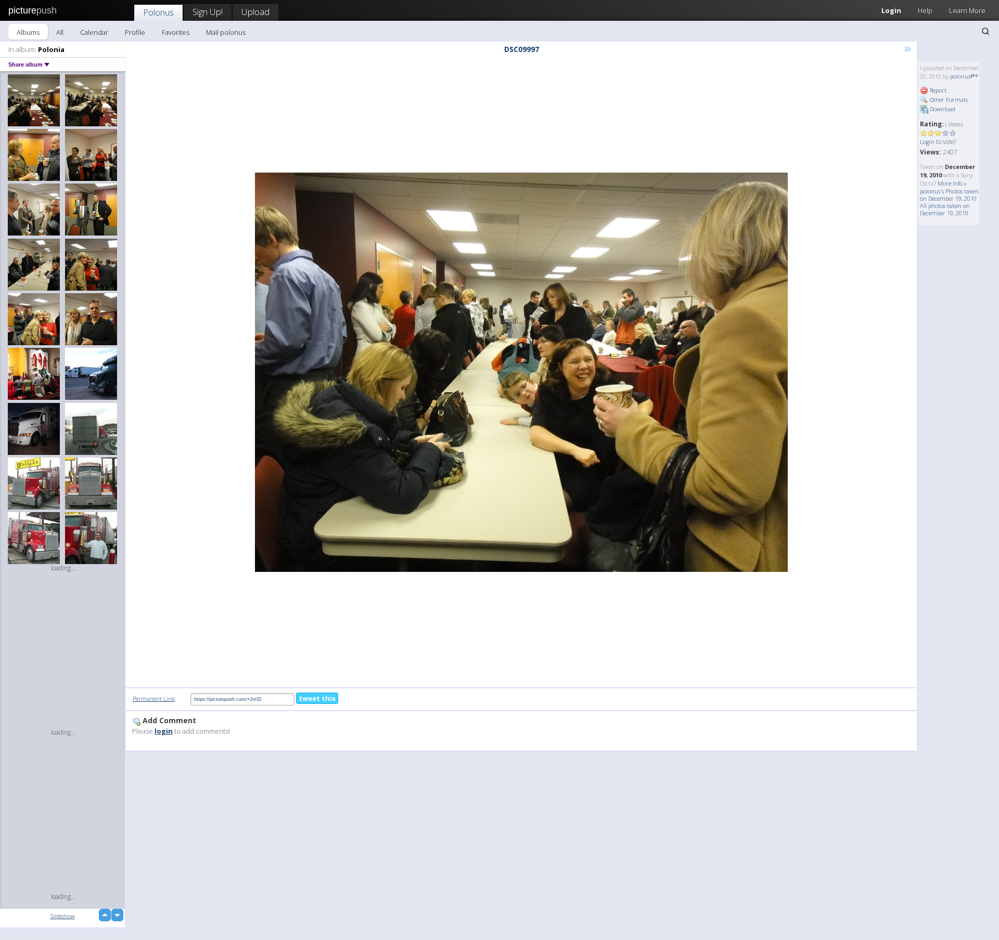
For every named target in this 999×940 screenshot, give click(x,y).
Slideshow (62, 916)
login (164, 731)
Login (891, 10)
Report (937, 90)
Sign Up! (208, 12)
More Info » (952, 183)
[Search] (985, 31)
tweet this (317, 698)
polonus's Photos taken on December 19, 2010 (949, 194)
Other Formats (948, 99)
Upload (255, 12)
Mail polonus (226, 32)
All (59, 32)
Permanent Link (154, 698)
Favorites (175, 32)
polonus (960, 76)
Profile (135, 32)
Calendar (94, 32)
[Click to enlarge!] (521, 372)
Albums (28, 32)
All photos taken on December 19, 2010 (945, 209)
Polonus (158, 12)
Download (941, 109)
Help (925, 10)
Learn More (967, 10)
